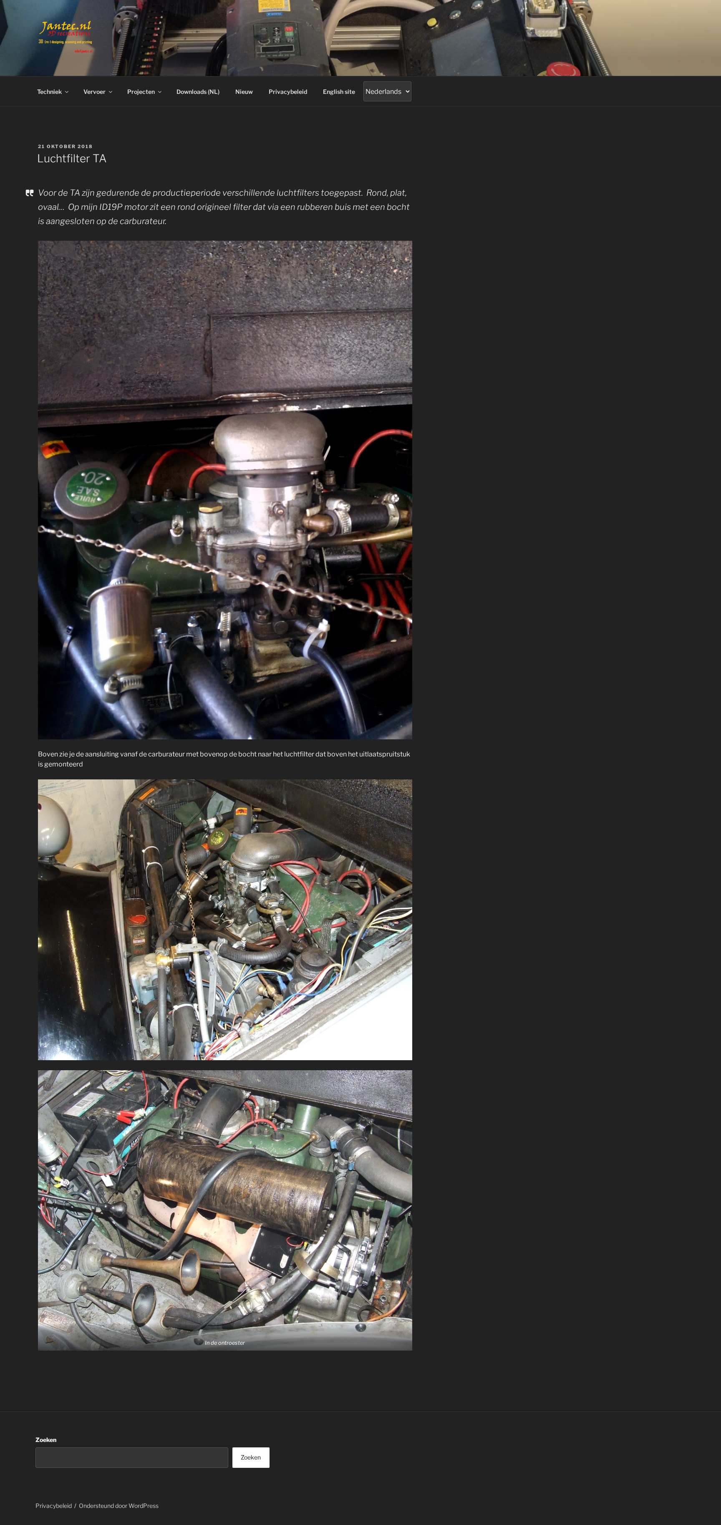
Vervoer (94, 91)
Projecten (141, 91)
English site (339, 91)
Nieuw (244, 91)
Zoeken (45, 1439)
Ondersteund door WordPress (119, 1505)
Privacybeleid (288, 91)
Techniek (49, 91)
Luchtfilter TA (72, 158)
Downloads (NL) (197, 91)
